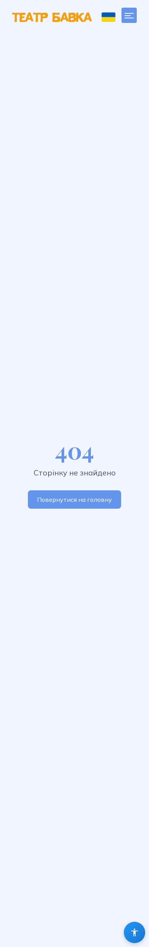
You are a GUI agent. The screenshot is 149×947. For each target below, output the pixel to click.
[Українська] (108, 17)
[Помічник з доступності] (134, 932)
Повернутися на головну (74, 499)
